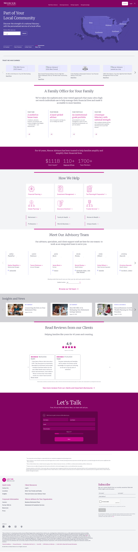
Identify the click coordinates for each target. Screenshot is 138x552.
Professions (32, 224)
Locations (5, 491)
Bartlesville (79, 270)
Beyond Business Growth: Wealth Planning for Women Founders (124, 310)
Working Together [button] (75, 5)
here (56, 53)
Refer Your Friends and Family (33, 491)
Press (4, 511)
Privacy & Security (17, 544)
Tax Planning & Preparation (95, 194)
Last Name (72, 420)
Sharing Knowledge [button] (85, 5)
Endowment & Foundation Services (34, 505)
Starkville (101, 270)
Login (131, 3)
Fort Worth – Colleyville (127, 270)
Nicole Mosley (79, 265)
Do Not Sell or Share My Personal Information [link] (67, 544)
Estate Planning (33, 209)
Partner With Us (6, 505)
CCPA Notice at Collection (48, 544)
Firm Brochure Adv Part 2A (29, 544)
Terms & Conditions (6, 544)
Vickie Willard (102, 265)
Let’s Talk (33, 32)
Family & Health (62, 217)
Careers (4, 502)
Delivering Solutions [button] (64, 5)
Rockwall (82, 272)
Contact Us (5, 488)
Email (44, 424)
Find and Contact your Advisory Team (35, 494)
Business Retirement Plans (32, 502)
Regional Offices (69, 165)
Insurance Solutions (64, 209)
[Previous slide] (2, 72)
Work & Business (63, 224)
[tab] (7, 47)
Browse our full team (67, 289)
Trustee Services (92, 209)
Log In (26, 488)
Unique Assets (92, 224)
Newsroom (5, 508)
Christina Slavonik (126, 265)
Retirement (32, 217)
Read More (9, 76)
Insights (4, 494)
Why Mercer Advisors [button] (53, 5)
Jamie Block (57, 265)
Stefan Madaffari (13, 265)
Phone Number (46, 429)
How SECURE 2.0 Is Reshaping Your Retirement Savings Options (79, 310)
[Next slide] (135, 72)
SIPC (87, 535)
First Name (45, 420)
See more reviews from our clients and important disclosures (68, 388)
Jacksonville (12, 270)
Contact (125, 3)
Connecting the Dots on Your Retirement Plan (35, 309)
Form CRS (39, 544)
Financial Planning (34, 194)
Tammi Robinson (36, 265)
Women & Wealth (92, 217)
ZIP (67, 282)
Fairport (56, 270)
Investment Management (65, 194)
